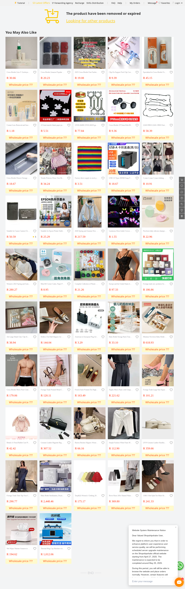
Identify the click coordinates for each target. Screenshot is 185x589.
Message (152, 3)
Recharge (79, 3)
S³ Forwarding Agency (62, 3)
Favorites (165, 3)
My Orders (135, 3)
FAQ (113, 3)
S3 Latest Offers (41, 2)
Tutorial (21, 3)
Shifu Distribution (95, 3)
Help (120, 3)
